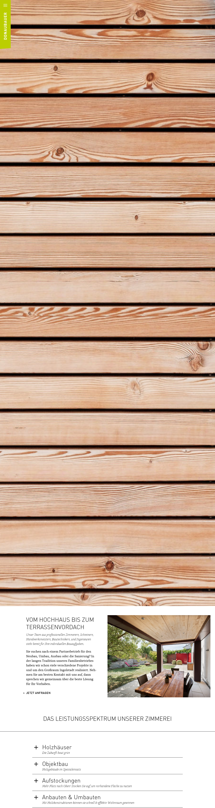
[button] (107, 749)
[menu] (5, 5)
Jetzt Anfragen (38, 693)
